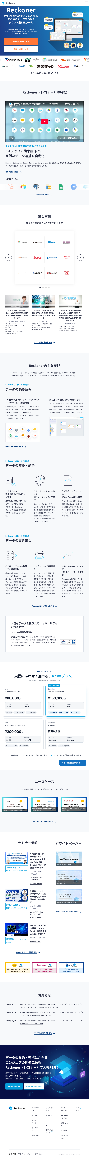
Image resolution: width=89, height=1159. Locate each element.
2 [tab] (43, 287)
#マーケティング (10, 324)
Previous (8, 257)
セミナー (49, 1125)
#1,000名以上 (71, 328)
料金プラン (35, 1135)
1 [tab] (40, 287)
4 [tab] (49, 287)
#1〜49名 (8, 330)
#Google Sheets (10, 333)
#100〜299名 (36, 326)
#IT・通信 (49, 324)
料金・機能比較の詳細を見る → (73, 763)
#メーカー (8, 328)
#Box (67, 330)
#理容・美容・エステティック (14, 326)
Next (80, 257)
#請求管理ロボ (45, 328)
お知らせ (49, 1115)
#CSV (21, 331)
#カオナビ (62, 330)
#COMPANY (74, 330)
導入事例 (35, 1115)
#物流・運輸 (62, 328)
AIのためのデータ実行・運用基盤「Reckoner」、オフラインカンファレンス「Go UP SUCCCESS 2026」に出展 (51, 1022)
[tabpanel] (30, 257)
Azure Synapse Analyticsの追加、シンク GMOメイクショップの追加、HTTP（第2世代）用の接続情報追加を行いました (51, 1014)
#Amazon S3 (36, 328)
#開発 (44, 324)
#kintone (35, 330)
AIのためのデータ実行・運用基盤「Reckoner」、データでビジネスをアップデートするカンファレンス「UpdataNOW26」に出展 (51, 1006)
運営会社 (38, 1154)
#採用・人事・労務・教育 (66, 326)
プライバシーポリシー (25, 1154)
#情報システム (36, 324)
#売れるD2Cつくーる (12, 331)
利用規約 (64, 1130)
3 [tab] (46, 287)
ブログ (48, 1120)
